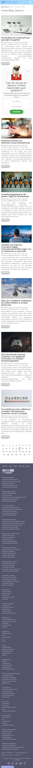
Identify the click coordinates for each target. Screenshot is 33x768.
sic (3, 639)
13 (16, 448)
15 (23, 448)
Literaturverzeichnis (8, 695)
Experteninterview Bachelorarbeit (12, 525)
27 (4, 455)
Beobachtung (6, 617)
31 (20, 455)
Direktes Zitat (6, 721)
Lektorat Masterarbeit (8, 555)
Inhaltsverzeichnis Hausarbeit (11, 549)
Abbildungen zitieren (8, 597)
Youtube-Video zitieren (9, 711)
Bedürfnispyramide (8, 735)
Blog (27, 466)
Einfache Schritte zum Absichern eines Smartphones (15, 141)
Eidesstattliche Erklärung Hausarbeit (13, 747)
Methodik (5, 599)
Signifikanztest (6, 647)
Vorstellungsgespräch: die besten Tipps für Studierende (15, 195)
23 (19, 452)
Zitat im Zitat (6, 589)
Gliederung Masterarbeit (9, 541)
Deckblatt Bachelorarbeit (9, 485)
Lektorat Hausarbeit (8, 585)
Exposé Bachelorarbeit (8, 491)
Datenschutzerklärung (7, 752)
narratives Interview (8, 607)
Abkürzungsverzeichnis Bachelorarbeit (13, 523)
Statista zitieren (7, 593)
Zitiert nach (5, 705)
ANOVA (4, 655)
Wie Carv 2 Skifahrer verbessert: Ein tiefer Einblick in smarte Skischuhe (16, 302)
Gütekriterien (6, 605)
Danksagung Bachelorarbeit (10, 499)
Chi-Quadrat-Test (7, 665)
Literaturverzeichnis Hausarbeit (11, 481)
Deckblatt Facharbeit (8, 563)
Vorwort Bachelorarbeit (9, 515)
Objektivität (5, 631)
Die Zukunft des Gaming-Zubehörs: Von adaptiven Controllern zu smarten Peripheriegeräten (13, 357)
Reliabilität (5, 623)
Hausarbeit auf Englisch (9, 739)
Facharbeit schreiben (8, 567)
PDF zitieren (6, 697)
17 (29, 448)
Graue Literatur (6, 687)
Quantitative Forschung (9, 679)
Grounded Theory (7, 675)
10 (6, 448)
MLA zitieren (6, 701)
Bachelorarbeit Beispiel (9, 501)
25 (26, 452)
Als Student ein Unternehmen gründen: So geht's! (15, 39)
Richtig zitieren (6, 591)
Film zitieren (6, 717)
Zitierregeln (5, 703)
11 (9, 448)
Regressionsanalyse (8, 649)
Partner (4, 723)
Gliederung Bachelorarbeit (10, 479)
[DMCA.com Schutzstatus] (7, 473)
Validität (4, 627)
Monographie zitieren (8, 693)
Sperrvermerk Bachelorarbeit (11, 529)
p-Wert (4, 645)
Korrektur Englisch (7, 603)
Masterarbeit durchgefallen (10, 749)
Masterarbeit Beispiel (8, 551)
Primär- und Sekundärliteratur (11, 673)
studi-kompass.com (19, 758)
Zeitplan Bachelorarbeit (9, 729)
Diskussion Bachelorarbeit (10, 513)
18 (3, 452)
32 (24, 455)
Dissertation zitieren (8, 725)
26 (29, 452)
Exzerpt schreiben (7, 731)
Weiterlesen (5, 63)
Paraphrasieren (6, 715)
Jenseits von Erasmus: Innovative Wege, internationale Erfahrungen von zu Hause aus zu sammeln (16, 248)
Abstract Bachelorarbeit (9, 493)
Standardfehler (6, 653)
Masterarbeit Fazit (7, 539)
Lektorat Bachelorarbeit (9, 553)
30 (16, 455)
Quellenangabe (6, 737)
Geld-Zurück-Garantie (6, 755)
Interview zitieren (7, 691)
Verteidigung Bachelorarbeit (10, 507)
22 (16, 452)
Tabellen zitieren (7, 633)
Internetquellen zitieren (9, 619)
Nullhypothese (6, 667)
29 (12, 455)
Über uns (21, 466)
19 (6, 452)
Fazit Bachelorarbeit (8, 505)
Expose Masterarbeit (8, 535)
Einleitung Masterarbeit (9, 547)
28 (8, 455)
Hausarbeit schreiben (8, 575)
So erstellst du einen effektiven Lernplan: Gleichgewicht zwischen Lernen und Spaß (16, 411)
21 (13, 452)
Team (15, 466)
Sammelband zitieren (8, 669)
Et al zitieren (6, 595)
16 (26, 448)
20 (10, 452)
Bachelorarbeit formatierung (10, 581)
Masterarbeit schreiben (9, 579)
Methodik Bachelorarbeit (9, 511)
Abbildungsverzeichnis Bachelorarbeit (13, 521)
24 (23, 452)
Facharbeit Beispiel (8, 583)
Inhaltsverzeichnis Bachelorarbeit (12, 509)
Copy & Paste (6, 663)
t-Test (4, 641)
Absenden (16, 112)
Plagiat (4, 661)
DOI (3, 635)
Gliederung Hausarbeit (9, 745)
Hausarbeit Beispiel (8, 477)
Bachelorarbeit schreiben (9, 561)
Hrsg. (3, 709)
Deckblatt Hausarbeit (8, 483)
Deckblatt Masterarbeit (9, 743)
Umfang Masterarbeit (8, 557)
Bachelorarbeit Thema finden (11, 533)
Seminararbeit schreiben (9, 577)
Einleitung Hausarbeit (8, 537)
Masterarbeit (6, 683)
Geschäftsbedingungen (21, 752)
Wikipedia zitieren (7, 651)
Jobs (10, 466)
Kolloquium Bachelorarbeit (10, 527)
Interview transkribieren (9, 681)
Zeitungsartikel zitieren (9, 613)
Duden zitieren (6, 611)
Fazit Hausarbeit (7, 495)
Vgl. (3, 719)
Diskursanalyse (6, 609)
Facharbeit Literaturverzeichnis (11, 569)
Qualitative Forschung (8, 677)
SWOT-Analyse (6, 733)
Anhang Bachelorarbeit (9, 519)
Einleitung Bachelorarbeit (9, 487)
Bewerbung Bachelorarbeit (10, 571)
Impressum (18, 755)
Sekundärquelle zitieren (9, 707)
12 (13, 448)
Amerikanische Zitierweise (10, 689)
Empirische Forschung (9, 621)
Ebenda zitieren (6, 659)
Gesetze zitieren (7, 625)
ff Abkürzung (6, 637)
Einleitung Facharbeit (8, 565)
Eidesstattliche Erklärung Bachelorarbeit (14, 497)
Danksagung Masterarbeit (10, 543)
